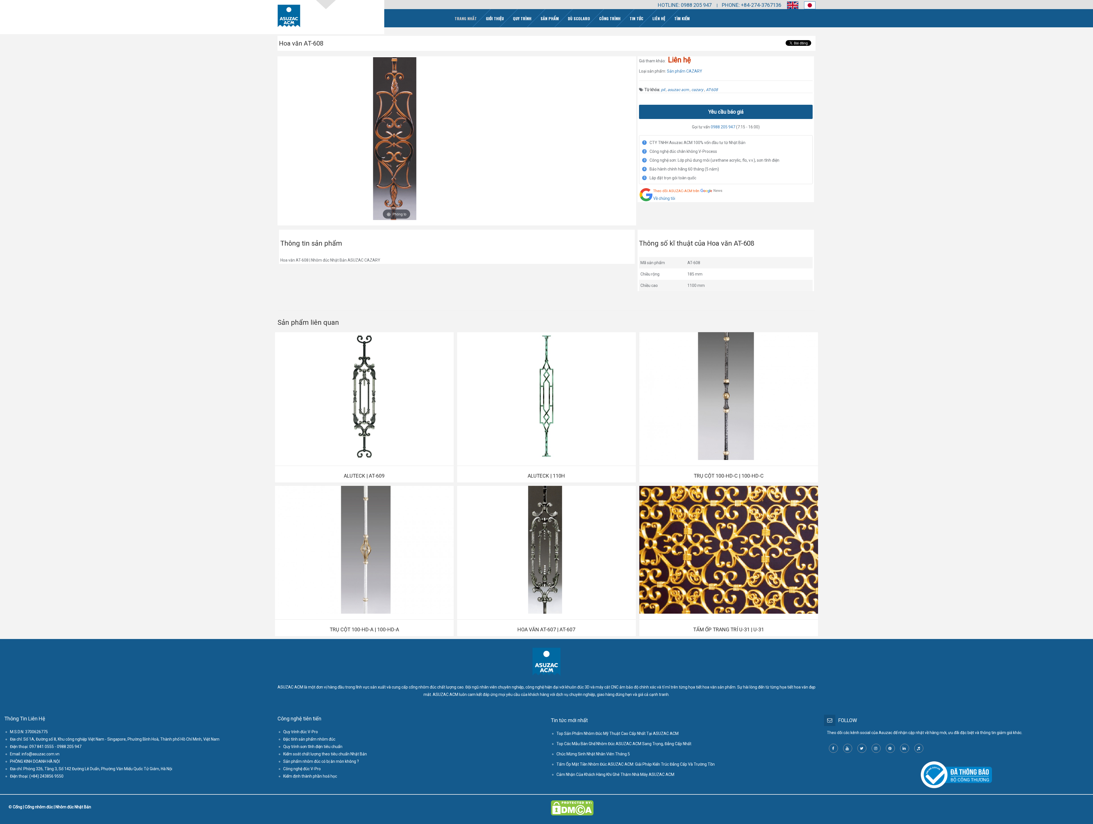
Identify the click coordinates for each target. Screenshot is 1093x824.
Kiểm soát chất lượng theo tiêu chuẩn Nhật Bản (325, 754)
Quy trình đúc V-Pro (300, 732)
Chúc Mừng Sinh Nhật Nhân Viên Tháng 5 (593, 754)
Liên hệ (658, 18)
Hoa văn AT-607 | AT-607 (546, 629)
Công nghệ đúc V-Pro (302, 769)
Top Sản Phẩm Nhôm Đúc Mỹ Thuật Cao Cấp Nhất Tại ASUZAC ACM (617, 733)
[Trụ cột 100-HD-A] (364, 550)
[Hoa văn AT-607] (546, 550)
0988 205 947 (723, 127)
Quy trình (522, 18)
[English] (789, 5)
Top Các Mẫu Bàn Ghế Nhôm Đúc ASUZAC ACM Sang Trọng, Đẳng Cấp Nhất (623, 743)
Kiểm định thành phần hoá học (310, 776)
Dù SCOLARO (579, 18)
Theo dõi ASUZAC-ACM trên (676, 191)
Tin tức (636, 18)
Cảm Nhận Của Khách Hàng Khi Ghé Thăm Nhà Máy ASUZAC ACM (615, 774)
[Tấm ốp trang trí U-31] (728, 550)
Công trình (610, 18)
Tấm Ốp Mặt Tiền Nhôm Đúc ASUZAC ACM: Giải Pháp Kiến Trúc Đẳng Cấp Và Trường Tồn (635, 764)
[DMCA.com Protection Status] (572, 804)
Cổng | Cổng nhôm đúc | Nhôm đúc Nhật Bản (52, 807)
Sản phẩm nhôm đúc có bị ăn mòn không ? (321, 761)
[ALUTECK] (364, 396)
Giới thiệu (495, 18)
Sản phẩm (550, 18)
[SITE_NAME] (289, 16)
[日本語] (806, 5)
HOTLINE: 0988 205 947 (685, 5)
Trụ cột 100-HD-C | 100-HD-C (729, 476)
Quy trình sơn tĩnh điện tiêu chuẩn (312, 746)
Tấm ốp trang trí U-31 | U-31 (728, 629)
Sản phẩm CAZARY (684, 71)
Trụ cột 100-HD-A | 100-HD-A (364, 629)
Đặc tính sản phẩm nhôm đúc (309, 739)
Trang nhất (466, 18)
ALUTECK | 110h (546, 476)
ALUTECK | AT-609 (364, 476)
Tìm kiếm (682, 18)
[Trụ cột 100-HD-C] (728, 396)
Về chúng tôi (664, 198)
